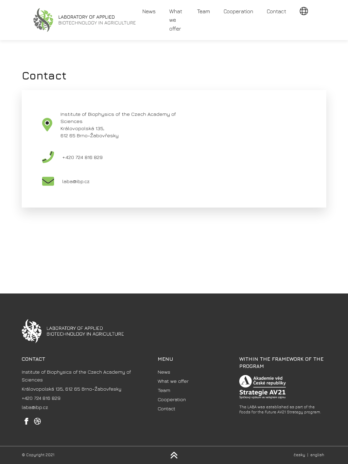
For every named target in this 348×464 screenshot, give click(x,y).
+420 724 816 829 (82, 157)
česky (299, 454)
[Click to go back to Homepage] (84, 20)
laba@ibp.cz (76, 181)
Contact (276, 11)
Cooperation (238, 11)
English (317, 454)
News (149, 11)
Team (203, 11)
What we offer (175, 20)
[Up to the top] (174, 455)
